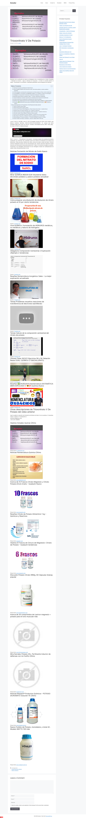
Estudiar (13, 3)
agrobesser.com (20, 691)
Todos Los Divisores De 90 (65, 25)
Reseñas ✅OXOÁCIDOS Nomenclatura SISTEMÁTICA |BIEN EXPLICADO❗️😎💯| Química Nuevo (32, 103)
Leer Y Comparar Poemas (65, 46)
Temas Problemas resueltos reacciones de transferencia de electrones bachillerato (31, 97)
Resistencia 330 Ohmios (65, 64)
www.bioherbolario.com (21, 612)
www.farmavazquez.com (22, 652)
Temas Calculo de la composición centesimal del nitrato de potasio (28, 99)
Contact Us (52, 2)
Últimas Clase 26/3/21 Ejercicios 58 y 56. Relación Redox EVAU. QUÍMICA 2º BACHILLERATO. (33, 100)
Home (42, 2)
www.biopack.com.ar (21, 725)
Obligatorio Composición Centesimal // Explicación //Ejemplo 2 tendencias (29, 94)
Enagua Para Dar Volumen (17, 769)
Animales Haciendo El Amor (65, 35)
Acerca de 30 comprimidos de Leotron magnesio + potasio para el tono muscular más (30, 114)
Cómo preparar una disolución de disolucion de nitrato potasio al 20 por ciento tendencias (32, 92)
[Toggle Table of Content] (51, 86)
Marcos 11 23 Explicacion (65, 37)
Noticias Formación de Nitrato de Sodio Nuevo (23, 87)
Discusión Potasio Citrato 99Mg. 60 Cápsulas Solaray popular (25, 113)
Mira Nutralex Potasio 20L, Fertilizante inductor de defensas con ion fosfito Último (29, 115)
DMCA (65, 2)
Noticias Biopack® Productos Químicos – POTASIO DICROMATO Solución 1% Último (30, 117)
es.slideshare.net (20, 450)
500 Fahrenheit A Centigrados (66, 47)
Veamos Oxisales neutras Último (20, 106)
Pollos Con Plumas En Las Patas (67, 57)
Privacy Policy (72, 2)
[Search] (74, 10)
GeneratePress (49, 816)
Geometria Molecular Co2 (65, 51)
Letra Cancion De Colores (65, 66)
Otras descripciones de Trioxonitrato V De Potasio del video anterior (26, 104)
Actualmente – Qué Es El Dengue (67, 31)
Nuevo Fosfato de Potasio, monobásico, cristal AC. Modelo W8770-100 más (28, 118)
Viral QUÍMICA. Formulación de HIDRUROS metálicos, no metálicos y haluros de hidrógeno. (32, 93)
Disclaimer (59, 2)
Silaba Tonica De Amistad (65, 33)
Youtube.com (17, 173)
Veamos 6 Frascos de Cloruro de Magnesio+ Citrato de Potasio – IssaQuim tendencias (30, 111)
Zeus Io (61, 59)
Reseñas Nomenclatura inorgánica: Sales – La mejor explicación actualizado (29, 96)
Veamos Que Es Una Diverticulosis (67, 68)
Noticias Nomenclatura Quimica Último (21, 107)
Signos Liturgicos (15, 770)
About (46, 2)
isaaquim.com (19, 541)
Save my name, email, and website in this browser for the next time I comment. (30, 805)
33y (60, 49)
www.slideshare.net (21, 480)
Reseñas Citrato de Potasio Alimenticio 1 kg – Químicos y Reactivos (26, 110)
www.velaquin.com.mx (21, 764)
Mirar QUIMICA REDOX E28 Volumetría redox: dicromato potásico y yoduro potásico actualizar (31, 90)
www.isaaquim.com (20, 512)
